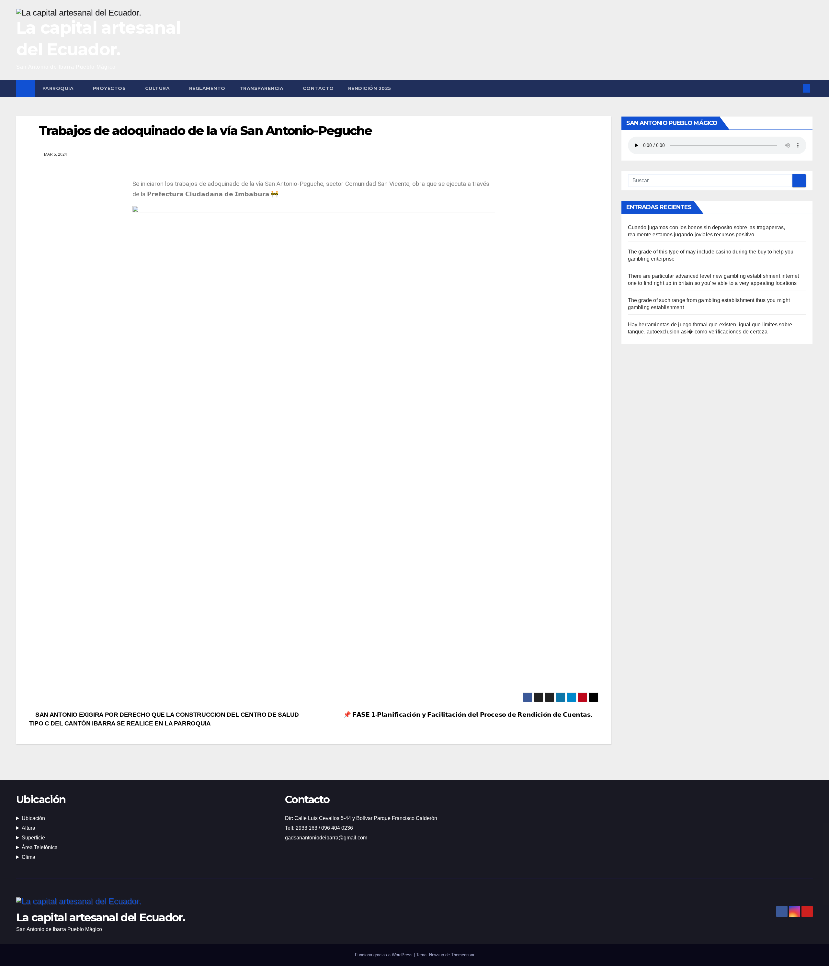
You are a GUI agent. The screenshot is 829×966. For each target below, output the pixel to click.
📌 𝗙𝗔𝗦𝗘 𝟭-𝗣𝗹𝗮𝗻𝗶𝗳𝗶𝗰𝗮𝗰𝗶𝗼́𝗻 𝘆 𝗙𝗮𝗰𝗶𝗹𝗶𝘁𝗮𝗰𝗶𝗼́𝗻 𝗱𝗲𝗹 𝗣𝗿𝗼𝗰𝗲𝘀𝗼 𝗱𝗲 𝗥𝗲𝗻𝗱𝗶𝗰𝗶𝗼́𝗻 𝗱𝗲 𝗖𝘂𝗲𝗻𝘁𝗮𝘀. (468, 714)
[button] (796, 88)
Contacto (318, 88)
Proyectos (110, 88)
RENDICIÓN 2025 (369, 88)
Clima (28, 857)
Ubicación (33, 818)
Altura (28, 828)
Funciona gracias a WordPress (384, 954)
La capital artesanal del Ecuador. (100, 917)
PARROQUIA (58, 88)
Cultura (158, 88)
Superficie (33, 837)
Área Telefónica (40, 847)
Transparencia (262, 88)
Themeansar (462, 954)
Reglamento (207, 88)
